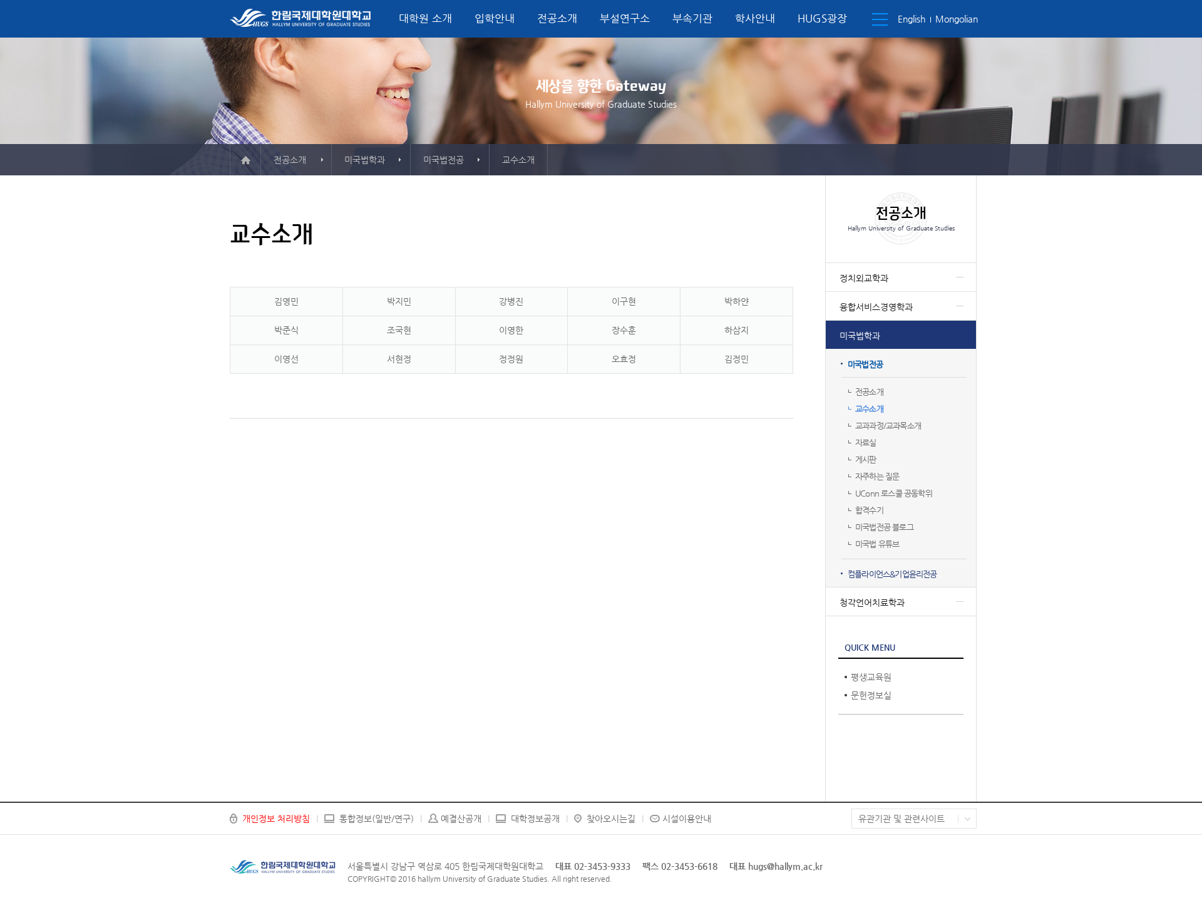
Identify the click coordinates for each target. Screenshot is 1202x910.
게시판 (865, 459)
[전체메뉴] (880, 19)
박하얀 (736, 301)
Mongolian (956, 19)
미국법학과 (860, 336)
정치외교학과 (864, 278)
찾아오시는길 (611, 819)
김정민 (736, 359)
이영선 (286, 359)
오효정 (624, 359)
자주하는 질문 (877, 476)
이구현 (624, 301)
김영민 (286, 301)
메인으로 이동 (245, 159)
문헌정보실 (871, 695)
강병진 (511, 301)
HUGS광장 (822, 18)
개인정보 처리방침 (276, 819)
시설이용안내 (686, 819)
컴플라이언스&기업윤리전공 (892, 574)
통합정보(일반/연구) (376, 819)
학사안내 (755, 18)
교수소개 (869, 408)
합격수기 (869, 510)
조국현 (399, 330)
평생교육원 (871, 677)
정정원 (511, 359)
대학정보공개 (535, 819)
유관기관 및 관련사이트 (901, 819)
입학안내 (495, 18)
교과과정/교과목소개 (888, 425)
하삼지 (736, 330)
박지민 (399, 301)
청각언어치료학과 (872, 602)
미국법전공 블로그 (884, 527)
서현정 (399, 359)
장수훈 (624, 330)
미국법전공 (865, 364)
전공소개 (557, 18)
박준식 (286, 330)
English (911, 19)
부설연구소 (625, 18)
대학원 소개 (425, 18)
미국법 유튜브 (877, 544)
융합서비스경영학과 (876, 307)
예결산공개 (461, 819)
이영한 (511, 330)
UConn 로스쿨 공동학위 (893, 493)
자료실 (865, 442)
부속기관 (692, 18)
